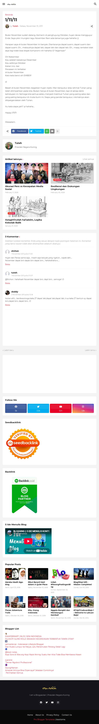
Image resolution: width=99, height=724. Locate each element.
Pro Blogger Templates (44, 719)
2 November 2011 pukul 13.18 (22, 295)
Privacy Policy (52, 715)
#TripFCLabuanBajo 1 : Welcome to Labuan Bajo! (84, 612)
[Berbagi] (92, 26)
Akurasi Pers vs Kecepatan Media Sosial (24, 187)
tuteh (14, 273)
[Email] (52, 131)
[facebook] (41, 702)
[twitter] (46, 702)
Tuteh (18, 143)
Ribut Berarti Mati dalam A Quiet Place (37, 583)
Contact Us (67, 715)
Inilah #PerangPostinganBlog (61, 584)
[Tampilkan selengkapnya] (57, 131)
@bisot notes (11, 652)
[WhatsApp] (47, 131)
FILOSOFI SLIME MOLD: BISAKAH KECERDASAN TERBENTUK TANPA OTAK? (39, 639)
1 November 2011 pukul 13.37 (22, 276)
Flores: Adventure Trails (13, 611)
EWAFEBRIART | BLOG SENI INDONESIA (23, 636)
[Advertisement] (24, 373)
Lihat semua (88, 159)
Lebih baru (9, 350)
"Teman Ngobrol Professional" (18, 662)
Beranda (9, 15)
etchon (15, 251)
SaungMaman (11, 668)
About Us (39, 715)
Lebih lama (90, 350)
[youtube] (52, 702)
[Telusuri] (95, 4)
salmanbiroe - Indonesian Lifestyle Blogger (24, 644)
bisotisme (60, 719)
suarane (8, 660)
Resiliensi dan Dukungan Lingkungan (65, 187)
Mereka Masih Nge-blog (14, 583)
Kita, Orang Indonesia (33, 611)
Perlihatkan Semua (14, 673)
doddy (14, 292)
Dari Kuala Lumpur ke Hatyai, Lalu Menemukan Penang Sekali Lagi (35, 647)
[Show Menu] (3, 4)
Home (30, 715)
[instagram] (58, 702)
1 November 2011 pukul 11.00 (22, 254)
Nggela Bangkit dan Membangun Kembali (60, 612)
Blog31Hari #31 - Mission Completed (83, 583)
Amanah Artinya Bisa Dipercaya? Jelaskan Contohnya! (29, 670)
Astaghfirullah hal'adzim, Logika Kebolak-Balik (23, 221)
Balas (7, 264)
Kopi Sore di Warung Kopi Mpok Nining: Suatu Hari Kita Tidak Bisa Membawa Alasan (43, 654)
